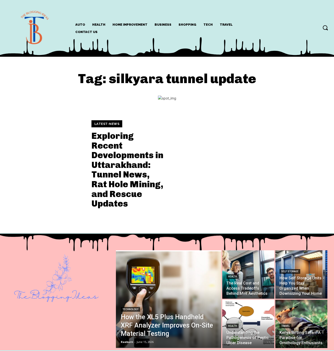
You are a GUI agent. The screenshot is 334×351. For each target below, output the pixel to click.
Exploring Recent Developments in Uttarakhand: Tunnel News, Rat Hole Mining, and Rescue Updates (127, 170)
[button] (325, 28)
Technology (130, 309)
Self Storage (290, 271)
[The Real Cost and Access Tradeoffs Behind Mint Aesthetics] (248, 274)
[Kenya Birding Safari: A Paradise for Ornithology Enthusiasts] (301, 324)
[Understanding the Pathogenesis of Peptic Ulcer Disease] (248, 324)
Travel (285, 326)
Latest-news (107, 124)
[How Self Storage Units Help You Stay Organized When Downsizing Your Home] (301, 274)
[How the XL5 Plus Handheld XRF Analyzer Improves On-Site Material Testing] (168, 299)
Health (232, 276)
